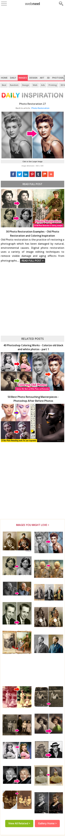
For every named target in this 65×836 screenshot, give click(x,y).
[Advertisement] (32, 40)
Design (33, 77)
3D (48, 77)
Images (23, 77)
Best (4, 85)
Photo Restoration (32, 108)
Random (14, 85)
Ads (43, 85)
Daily (13, 77)
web (32, 4)
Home (4, 77)
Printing (53, 85)
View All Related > (19, 823)
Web (35, 85)
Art (42, 77)
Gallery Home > (47, 823)
